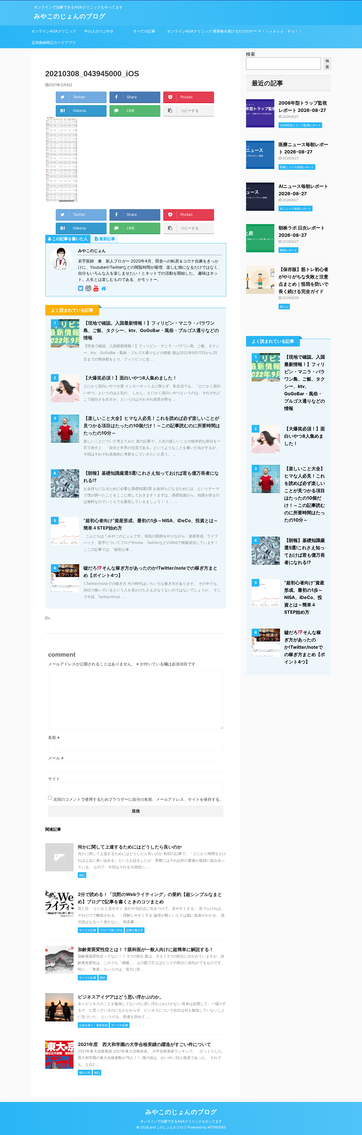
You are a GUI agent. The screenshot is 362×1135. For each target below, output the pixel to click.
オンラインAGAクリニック (53, 31)
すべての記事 (144, 31)
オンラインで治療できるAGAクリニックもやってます (181, 1121)
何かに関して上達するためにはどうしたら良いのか (130, 847)
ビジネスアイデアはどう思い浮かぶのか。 (121, 997)
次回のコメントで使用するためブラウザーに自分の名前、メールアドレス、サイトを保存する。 (138, 799)
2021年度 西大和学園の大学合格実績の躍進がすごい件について (144, 1044)
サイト (54, 778)
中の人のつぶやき (99, 31)
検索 (250, 54)
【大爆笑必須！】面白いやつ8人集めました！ (130, 378)
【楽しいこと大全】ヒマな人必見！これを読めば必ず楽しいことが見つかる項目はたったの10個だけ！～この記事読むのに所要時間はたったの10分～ (151, 425)
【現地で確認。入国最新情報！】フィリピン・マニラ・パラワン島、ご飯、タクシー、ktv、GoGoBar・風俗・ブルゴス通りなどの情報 (151, 330)
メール (56, 758)
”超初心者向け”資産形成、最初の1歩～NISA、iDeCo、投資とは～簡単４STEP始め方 (304, 597)
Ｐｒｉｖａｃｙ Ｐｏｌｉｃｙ (280, 33)
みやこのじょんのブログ (69, 16)
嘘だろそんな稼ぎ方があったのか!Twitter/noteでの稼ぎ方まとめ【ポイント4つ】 (304, 647)
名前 (54, 737)
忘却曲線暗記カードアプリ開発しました (54, 44)
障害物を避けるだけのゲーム (235, 33)
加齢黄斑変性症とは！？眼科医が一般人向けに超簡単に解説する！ (146, 949)
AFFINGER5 (216, 1127)
